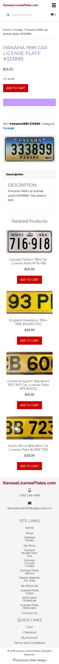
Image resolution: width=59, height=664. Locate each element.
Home (7, 30)
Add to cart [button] (29, 280)
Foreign (18, 30)
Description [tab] (14, 174)
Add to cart (15, 88)
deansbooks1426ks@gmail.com (29, 508)
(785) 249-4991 (29, 495)
